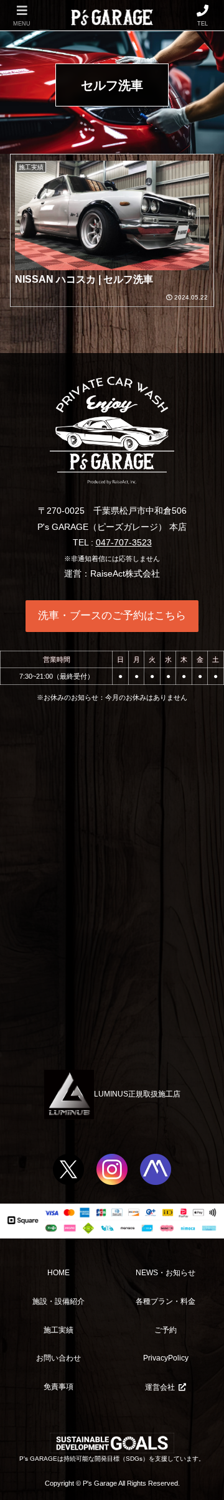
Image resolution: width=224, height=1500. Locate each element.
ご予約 (165, 1330)
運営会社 (160, 1387)
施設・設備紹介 (58, 1301)
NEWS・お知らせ (165, 1272)
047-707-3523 (124, 542)
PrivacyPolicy (166, 1358)
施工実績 (58, 1330)
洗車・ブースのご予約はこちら (112, 615)
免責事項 (58, 1386)
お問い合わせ (58, 1358)
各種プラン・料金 (165, 1301)
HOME (58, 1272)
